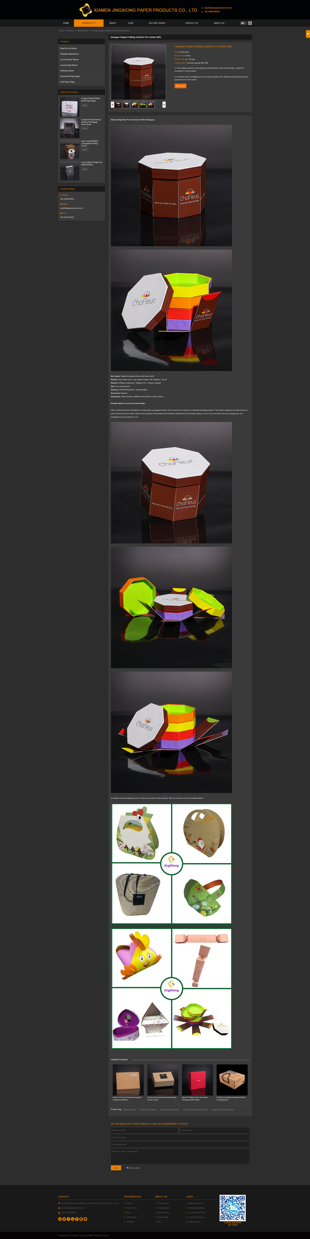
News (112, 23)
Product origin (180, 56)
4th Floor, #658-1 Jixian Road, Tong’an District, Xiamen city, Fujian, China (90, 1203)
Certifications (131, 1217)
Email (180, 85)
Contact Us (191, 23)
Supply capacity (181, 63)
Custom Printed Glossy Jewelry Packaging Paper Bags (91, 122)
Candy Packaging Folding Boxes (195, 1110)
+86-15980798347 (212, 12)
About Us (219, 23)
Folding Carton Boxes (148, 1110)
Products (87, 23)
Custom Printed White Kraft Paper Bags (90, 99)
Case (130, 23)
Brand (177, 52)
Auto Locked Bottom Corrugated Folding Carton (89, 143)
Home (66, 23)
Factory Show (157, 23)
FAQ (159, 1222)
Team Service (131, 1208)
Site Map (129, 1222)
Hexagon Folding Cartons (169, 1110)
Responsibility (162, 1217)
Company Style (163, 1208)
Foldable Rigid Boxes (69, 54)
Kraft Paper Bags (67, 82)
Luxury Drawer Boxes (69, 60)
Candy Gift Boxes (129, 1110)
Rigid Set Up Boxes (68, 48)
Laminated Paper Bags (70, 76)
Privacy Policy (163, 1212)
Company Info (163, 1203)
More (85, 105)
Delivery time (180, 59)
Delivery (129, 1203)
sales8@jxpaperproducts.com (218, 8)
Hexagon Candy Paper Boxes (222, 1110)
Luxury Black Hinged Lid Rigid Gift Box (91, 163)
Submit (116, 1168)
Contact (64, 1196)
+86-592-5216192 (67, 217)
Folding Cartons (83, 31)
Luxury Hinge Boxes (69, 65)
